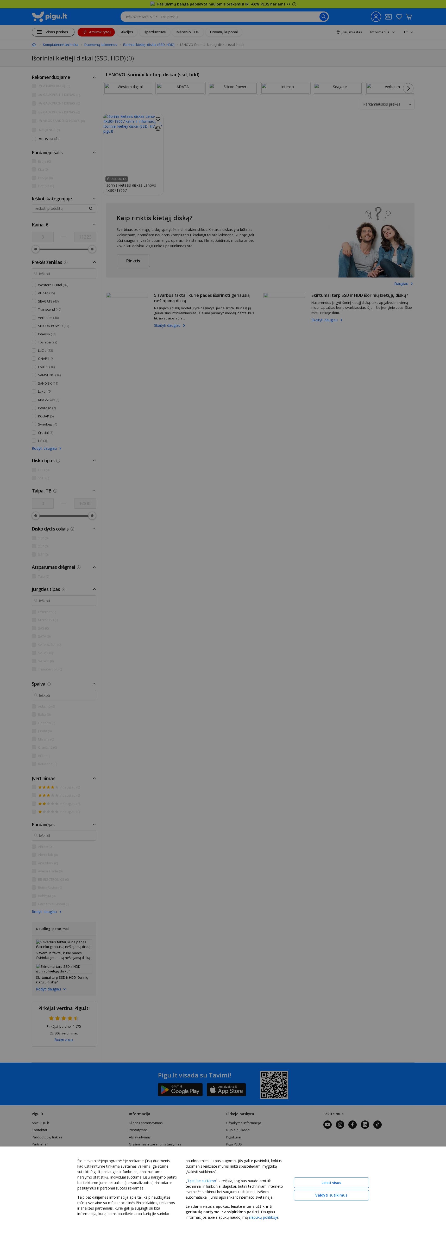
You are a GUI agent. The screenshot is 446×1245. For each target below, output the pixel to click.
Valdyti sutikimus (331, 1195)
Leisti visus (331, 1182)
